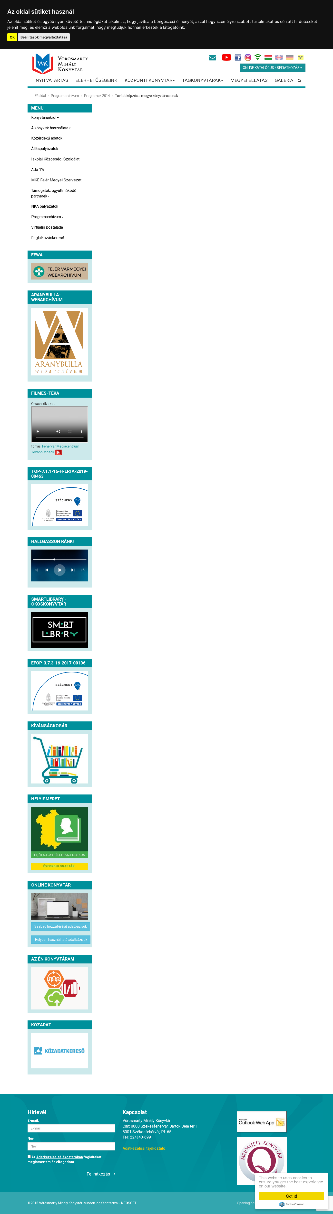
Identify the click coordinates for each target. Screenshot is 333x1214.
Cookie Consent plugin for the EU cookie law (291, 1204)
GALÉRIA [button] (284, 80)
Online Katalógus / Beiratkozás (271, 68)
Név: (31, 1138)
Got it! (291, 1196)
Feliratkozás (98, 1174)
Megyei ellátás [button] (248, 80)
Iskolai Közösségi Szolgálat (55, 159)
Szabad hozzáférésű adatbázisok (60, 926)
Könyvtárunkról (43, 117)
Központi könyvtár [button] (148, 80)
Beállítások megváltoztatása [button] (43, 37)
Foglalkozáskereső (47, 237)
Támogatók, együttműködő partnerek (53, 193)
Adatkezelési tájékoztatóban (59, 1157)
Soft (129, 1203)
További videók (42, 452)
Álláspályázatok (44, 148)
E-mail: (33, 1120)
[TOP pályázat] (59, 505)
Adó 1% (37, 169)
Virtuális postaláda (47, 227)
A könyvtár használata (49, 128)
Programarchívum (65, 96)
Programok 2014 (97, 96)
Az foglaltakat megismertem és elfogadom (64, 1159)
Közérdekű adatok (46, 138)
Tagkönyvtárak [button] (201, 80)
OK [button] (12, 37)
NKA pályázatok (44, 206)
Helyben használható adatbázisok (60, 940)
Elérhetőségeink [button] (96, 80)
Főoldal (40, 96)
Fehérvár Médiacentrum (60, 446)
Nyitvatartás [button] (52, 80)
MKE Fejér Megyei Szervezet (56, 180)
